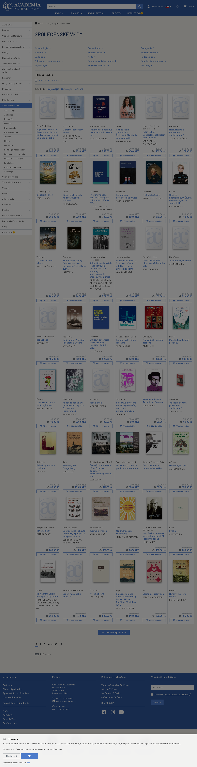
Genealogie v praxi (178, 465)
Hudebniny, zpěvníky (11, 58)
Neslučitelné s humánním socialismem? (176, 132)
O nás (5, 711)
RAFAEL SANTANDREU (153, 597)
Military (7, 141)
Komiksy (6, 210)
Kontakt (56, 677)
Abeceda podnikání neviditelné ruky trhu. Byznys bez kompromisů (74, 406)
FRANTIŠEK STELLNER (153, 198)
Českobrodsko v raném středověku (152, 466)
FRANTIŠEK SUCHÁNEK (46, 600)
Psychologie (9, 163)
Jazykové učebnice (11, 63)
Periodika (6, 89)
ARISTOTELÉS (175, 534)
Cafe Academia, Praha (111, 697)
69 (56, 644)
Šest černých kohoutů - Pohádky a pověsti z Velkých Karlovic (74, 533)
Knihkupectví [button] (96, 13)
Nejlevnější (66, 89)
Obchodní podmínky (12, 689)
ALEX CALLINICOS (98, 406)
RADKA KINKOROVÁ (177, 600)
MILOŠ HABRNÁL (123, 346)
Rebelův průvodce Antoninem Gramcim (153, 400)
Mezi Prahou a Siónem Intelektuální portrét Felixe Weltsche (154, 536)
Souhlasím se (172, 694)
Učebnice (6, 188)
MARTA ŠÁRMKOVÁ (71, 542)
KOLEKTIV (107, 209)
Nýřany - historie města (177, 595)
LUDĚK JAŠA (68, 471)
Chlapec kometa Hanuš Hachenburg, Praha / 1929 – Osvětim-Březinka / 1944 (126, 599)
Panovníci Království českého (153, 341)
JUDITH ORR (121, 414)
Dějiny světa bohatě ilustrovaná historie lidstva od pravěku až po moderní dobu (47, 133)
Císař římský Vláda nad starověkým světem (72, 197)
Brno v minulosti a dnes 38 (72, 595)
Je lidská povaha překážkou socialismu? (178, 405)
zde (28, 762)
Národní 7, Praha (109, 689)
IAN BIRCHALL (42, 471)
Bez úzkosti (42, 339)
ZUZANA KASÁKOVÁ (98, 206)
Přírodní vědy (8, 100)
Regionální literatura (12, 167)
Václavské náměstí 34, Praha (115, 685)
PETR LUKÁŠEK (43, 198)
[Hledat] (139, 6)
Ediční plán (8, 715)
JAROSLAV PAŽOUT (178, 138)
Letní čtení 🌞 (135, 13)
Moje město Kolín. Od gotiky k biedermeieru (127, 466)
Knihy (48, 23)
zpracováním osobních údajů (178, 694)
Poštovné (7, 685)
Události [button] (75, 13)
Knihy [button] (58, 13)
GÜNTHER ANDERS (71, 135)
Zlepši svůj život (44, 194)
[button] (168, 6)
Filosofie (8, 123)
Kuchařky (6, 78)
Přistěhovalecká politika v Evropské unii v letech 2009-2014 (99, 198)
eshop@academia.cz (66, 701)
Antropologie (9, 110)
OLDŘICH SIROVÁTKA (72, 540)
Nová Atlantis (43, 530)
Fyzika (172, 530)
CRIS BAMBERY (149, 405)
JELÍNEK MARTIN (176, 264)
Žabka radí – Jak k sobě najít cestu (45, 404)
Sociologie (8, 171)
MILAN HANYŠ (149, 542)
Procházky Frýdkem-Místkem (126, 341)
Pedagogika (9, 145)
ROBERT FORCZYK (150, 269)
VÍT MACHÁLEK (69, 346)
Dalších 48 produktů (115, 632)
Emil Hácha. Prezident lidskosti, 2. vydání (74, 341)
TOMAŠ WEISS (96, 209)
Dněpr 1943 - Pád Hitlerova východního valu (154, 263)
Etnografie (8, 119)
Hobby (5, 52)
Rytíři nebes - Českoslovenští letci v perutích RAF (154, 134)
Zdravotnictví (8, 199)
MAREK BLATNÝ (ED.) (125, 201)
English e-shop (10, 723)
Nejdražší (78, 89)
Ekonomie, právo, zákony (13, 47)
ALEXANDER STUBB (98, 138)
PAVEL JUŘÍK (148, 346)
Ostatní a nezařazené (12, 215)
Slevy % (116, 13)
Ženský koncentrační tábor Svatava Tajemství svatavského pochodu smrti (101, 471)
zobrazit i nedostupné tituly (51, 80)
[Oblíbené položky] (177, 6)
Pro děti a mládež (10, 94)
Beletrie (6, 30)
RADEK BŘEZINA (70, 414)
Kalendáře (7, 204)
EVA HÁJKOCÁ (96, 351)
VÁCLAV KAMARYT (124, 272)
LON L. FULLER (96, 597)
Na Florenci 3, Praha (111, 693)
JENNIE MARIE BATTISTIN (127, 537)
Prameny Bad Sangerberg (70, 466)
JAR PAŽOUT (95, 289)
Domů (40, 23)
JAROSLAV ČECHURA (46, 266)
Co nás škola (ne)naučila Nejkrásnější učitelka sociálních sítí (127, 133)
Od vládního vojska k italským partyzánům (47, 595)
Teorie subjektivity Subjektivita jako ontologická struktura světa (74, 264)
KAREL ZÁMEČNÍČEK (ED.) (47, 602)
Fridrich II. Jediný (151, 194)
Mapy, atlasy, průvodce (12, 83)
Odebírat (157, 702)
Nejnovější (53, 89)
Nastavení (11, 756)
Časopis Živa (9, 719)
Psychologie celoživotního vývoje (126, 196)
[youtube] (121, 712)
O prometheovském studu (73, 131)
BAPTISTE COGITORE (125, 608)
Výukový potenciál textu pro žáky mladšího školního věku (99, 343)
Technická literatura (11, 182)
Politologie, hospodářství (14, 150)
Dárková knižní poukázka (13, 221)
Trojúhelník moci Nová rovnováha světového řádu (101, 132)
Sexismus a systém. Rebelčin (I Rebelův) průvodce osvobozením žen (126, 406)
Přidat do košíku (49, 155)
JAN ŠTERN (68, 272)
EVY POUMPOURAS (177, 206)
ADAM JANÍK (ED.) (97, 534)
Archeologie (9, 115)
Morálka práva (97, 593)
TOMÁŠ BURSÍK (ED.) (103, 283)
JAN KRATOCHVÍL (177, 469)
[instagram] (113, 712)
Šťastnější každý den (153, 593)
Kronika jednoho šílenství (44, 261)
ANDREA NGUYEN (123, 141)
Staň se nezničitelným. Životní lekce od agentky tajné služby (180, 199)
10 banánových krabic (180, 260)
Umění (5, 193)
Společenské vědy (10, 105)
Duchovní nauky (9, 41)
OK (29, 756)
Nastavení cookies (12, 697)
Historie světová (11, 132)
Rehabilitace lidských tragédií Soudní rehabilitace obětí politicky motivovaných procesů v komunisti (101, 270)
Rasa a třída (96, 402)
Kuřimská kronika (98, 530)
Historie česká (10, 128)
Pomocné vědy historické (14, 154)
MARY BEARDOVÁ (70, 204)
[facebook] (104, 712)
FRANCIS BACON (43, 534)
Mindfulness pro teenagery (124, 532)
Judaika (7, 137)
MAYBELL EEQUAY (44, 408)
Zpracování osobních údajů (16, 693)
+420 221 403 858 (64, 698)
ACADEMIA (7, 24)
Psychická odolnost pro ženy (179, 341)
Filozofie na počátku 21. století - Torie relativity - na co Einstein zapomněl (126, 264)
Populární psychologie (13, 158)
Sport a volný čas (10, 176)
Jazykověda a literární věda (12, 71)
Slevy (4, 226)
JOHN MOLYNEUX (176, 411)
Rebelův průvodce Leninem (45, 466)
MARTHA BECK (42, 343)
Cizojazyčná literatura (12, 36)
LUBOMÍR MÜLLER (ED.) (99, 286)
